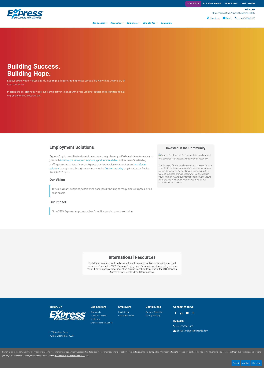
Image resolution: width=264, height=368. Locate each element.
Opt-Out (245, 363)
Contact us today (114, 168)
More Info (256, 363)
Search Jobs (231, 3)
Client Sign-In (248, 3)
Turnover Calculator (154, 312)
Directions (214, 18)
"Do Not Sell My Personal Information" (70, 355)
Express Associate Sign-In (102, 323)
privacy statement (110, 352)
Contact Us (166, 23)
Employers (132, 23)
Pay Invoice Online (126, 315)
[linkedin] (181, 313)
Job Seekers (99, 23)
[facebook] (175, 313)
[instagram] (193, 313)
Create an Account (99, 315)
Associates (116, 23)
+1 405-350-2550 (246, 18)
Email (229, 18)
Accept (236, 363)
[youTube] (187, 313)
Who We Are (149, 23)
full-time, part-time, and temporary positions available (88, 160)
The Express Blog (153, 315)
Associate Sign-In (212, 3)
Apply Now (193, 3)
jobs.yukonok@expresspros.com (192, 330)
